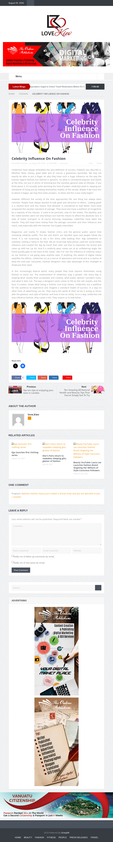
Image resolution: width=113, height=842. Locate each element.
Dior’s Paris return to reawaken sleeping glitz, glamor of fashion (55, 458)
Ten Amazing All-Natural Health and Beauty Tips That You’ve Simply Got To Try (74, 392)
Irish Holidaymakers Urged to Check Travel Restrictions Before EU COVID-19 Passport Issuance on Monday (52, 86)
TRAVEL (94, 837)
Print (91, 163)
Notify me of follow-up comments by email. (34, 556)
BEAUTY (28, 837)
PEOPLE (63, 837)
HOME (18, 837)
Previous (31, 386)
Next (84, 386)
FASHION (53, 163)
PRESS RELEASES (79, 837)
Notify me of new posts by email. (29, 562)
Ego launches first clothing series (25, 453)
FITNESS (51, 837)
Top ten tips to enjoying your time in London (38, 391)
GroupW (65, 832)
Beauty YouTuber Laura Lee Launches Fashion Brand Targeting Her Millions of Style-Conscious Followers (87, 466)
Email (99, 163)
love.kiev (24, 163)
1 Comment (63, 163)
